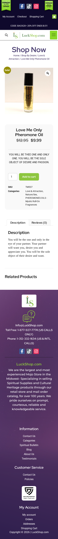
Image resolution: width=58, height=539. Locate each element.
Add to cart (29, 176)
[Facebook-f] (22, 6)
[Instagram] (36, 6)
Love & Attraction (34, 191)
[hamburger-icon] (53, 35)
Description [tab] (17, 222)
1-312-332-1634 (27, 338)
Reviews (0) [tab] (39, 222)
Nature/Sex (31, 194)
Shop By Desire (28, 55)
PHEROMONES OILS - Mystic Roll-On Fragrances (36, 201)
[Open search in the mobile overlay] (6, 35)
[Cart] (54, 16)
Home (16, 55)
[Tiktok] (29, 6)
